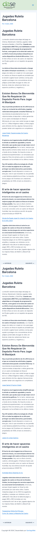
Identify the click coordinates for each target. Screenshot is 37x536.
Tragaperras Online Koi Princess (12, 511)
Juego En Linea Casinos (10, 438)
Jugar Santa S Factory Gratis (11, 385)
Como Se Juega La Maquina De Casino (15, 513)
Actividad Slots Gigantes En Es (12, 473)
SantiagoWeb (31, 530)
